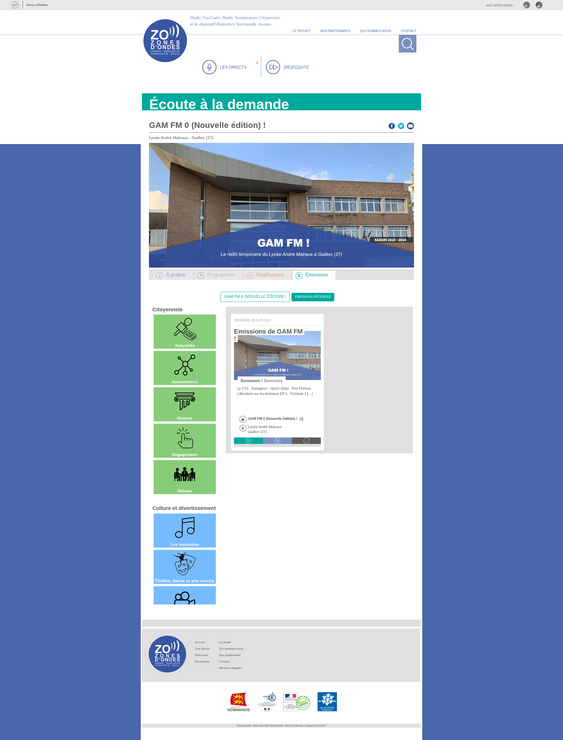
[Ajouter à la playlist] (277, 440)
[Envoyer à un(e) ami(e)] (410, 125)
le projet (301, 31)
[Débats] (185, 474)
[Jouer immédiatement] (248, 440)
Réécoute (201, 655)
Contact (224, 661)
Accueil (200, 642)
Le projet (225, 642)
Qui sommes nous (231, 648)
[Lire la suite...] (306, 440)
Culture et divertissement (184, 508)
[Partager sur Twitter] (401, 125)
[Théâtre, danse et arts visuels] (185, 564)
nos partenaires (335, 31)
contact (409, 31)
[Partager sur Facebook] (391, 125)
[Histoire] (185, 401)
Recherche (202, 661)
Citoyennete (167, 309)
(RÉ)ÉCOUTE (296, 67)
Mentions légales (230, 668)
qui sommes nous (375, 31)
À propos (176, 275)
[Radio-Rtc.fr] (528, 5)
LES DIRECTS (233, 67)
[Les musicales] (185, 527)
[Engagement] (185, 438)
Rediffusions (270, 275)
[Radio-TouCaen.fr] (540, 5)
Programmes (221, 275)
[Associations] (185, 365)
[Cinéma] (185, 600)
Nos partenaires (229, 655)
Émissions (316, 275)
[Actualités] (185, 329)
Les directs (202, 648)
